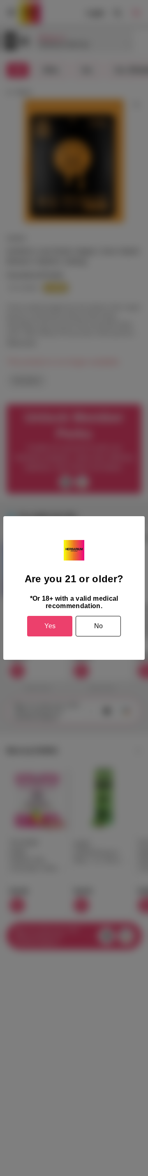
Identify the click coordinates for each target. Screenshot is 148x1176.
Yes (50, 625)
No (98, 625)
